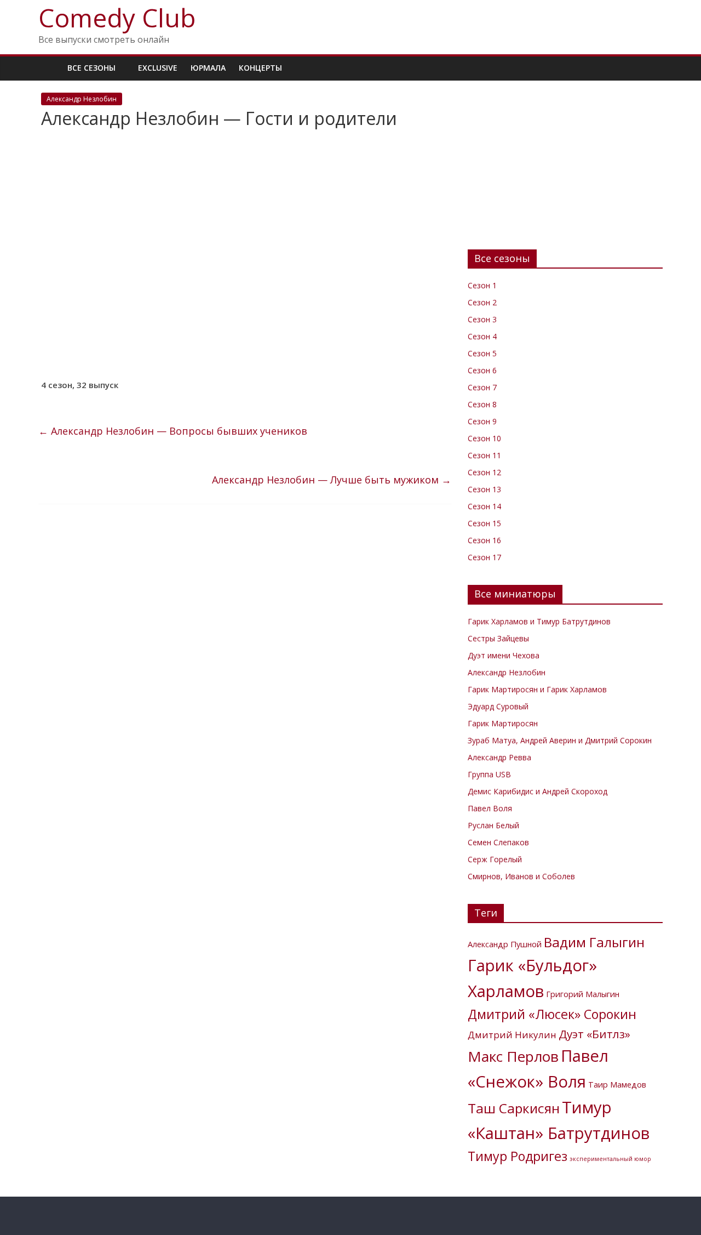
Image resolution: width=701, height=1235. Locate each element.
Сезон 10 (484, 438)
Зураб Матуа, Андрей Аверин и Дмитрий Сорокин (560, 740)
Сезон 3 (482, 319)
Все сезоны (91, 67)
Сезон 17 (484, 557)
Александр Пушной (505, 944)
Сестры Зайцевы (498, 638)
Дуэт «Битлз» (594, 1034)
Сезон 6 (482, 370)
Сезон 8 (482, 404)
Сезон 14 (484, 506)
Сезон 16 (484, 540)
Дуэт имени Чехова (503, 655)
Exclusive (157, 67)
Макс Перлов (513, 1056)
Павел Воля (490, 808)
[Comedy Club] (49, 67)
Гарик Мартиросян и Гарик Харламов (537, 689)
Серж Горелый (495, 859)
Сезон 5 (482, 353)
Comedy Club (117, 18)
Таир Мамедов (617, 1084)
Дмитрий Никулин (512, 1034)
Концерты (260, 67)
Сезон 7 (482, 387)
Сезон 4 (482, 336)
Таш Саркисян (514, 1108)
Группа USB (489, 774)
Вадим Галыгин (594, 942)
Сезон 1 (482, 285)
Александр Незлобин (82, 99)
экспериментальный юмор (610, 1159)
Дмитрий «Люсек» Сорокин (552, 1014)
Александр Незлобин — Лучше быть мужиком (331, 479)
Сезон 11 (484, 455)
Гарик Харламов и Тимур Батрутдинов (539, 621)
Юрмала (208, 67)
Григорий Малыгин (582, 994)
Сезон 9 (482, 421)
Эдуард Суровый (498, 706)
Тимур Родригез (517, 1156)
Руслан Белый (493, 825)
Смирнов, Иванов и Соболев (521, 876)
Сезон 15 (484, 523)
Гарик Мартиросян (503, 723)
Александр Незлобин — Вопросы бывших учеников (172, 430)
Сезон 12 (484, 472)
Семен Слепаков (498, 842)
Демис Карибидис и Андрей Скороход (537, 791)
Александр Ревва (499, 757)
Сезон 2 (482, 302)
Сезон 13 (484, 489)
